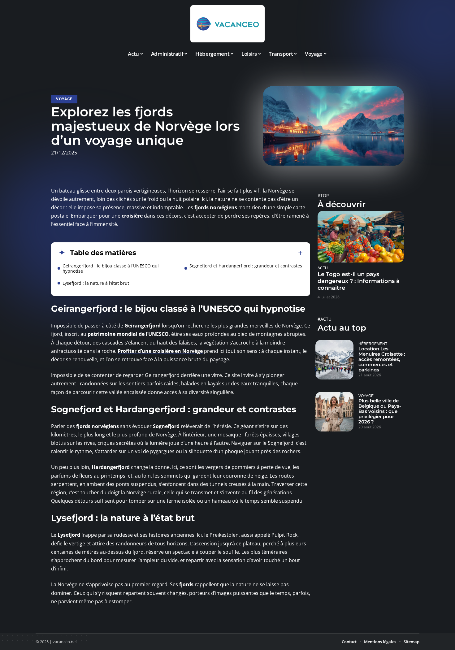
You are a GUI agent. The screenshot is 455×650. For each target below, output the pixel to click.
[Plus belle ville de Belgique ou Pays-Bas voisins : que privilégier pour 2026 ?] (334, 411)
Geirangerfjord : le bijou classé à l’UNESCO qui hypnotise (111, 268)
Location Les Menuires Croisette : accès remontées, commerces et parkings (381, 359)
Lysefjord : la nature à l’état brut (96, 283)
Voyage (64, 99)
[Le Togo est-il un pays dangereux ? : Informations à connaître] (361, 236)
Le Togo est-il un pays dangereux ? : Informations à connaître (359, 281)
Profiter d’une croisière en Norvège (160, 351)
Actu (323, 268)
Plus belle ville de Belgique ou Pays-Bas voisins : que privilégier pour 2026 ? (379, 411)
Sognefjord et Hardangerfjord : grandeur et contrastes (245, 266)
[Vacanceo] (227, 23)
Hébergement (372, 343)
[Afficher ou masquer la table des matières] (219, 253)
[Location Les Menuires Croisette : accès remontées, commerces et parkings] (334, 359)
